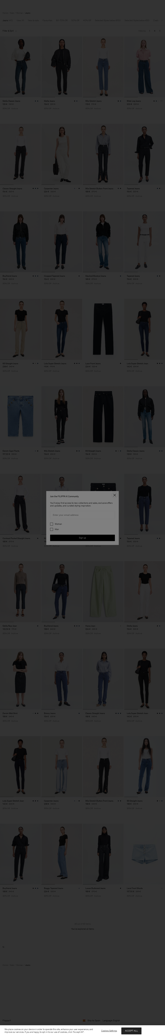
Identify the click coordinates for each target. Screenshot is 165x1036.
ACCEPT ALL (131, 1030)
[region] (82, 1030)
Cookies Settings (109, 1030)
